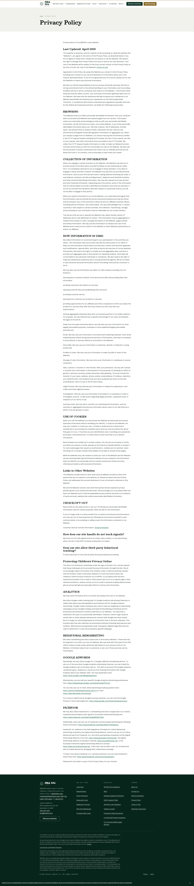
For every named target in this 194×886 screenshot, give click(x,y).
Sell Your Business (137, 796)
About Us (134, 787)
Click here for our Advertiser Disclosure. (51, 847)
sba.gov (89, 844)
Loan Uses (80, 787)
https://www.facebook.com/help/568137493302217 (98, 725)
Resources (103, 4)
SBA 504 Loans (58, 4)
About (121, 4)
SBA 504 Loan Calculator (112, 804)
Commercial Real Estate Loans (50, 796)
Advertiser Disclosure (138, 809)
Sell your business (134, 4)
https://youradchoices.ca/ (107, 741)
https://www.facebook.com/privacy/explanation (95, 757)
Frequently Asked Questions (113, 813)
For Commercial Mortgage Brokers (113, 823)
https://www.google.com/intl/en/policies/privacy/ (108, 701)
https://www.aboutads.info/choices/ (77, 693)
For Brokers (113, 4)
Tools (94, 4)
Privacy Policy (136, 800)
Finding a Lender (109, 809)
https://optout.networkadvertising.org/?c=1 (80, 691)
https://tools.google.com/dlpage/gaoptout (80, 676)
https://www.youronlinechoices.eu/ (76, 746)
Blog (105, 791)
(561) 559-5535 (45, 810)
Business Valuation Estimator (114, 796)
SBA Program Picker (111, 800)
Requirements (70, 4)
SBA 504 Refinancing (83, 809)
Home (41, 16)
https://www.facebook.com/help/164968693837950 (83, 717)
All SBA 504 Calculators (112, 787)
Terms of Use (102, 67)
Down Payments (82, 796)
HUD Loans (48, 799)
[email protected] (101, 528)
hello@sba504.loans (46, 813)
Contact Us (135, 791)
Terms (152, 874)
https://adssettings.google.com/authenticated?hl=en (89, 683)
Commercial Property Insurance (114, 817)
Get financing (150, 4)
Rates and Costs (82, 800)
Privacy (145, 874)
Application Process (83, 4)
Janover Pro (59, 799)
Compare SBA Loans (83, 813)
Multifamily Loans (57, 794)
